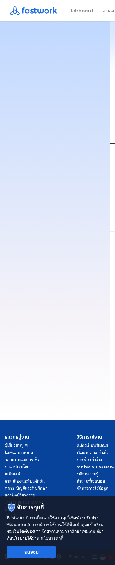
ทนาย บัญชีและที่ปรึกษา (26, 488)
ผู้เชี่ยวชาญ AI (16, 445)
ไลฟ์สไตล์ (12, 474)
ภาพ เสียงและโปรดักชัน (25, 481)
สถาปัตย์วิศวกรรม (20, 495)
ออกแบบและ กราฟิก (22, 459)
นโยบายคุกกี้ (52, 537)
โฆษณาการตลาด (19, 452)
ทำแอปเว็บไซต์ (17, 466)
